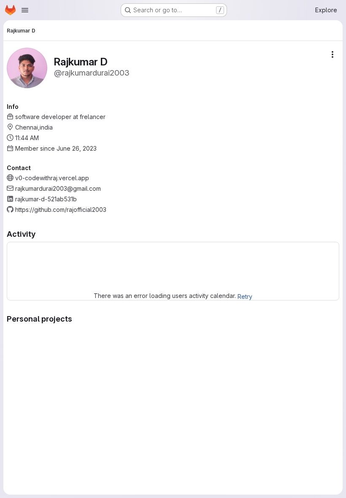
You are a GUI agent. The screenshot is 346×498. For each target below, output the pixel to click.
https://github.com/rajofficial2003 (60, 209)
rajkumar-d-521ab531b (46, 199)
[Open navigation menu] (25, 10)
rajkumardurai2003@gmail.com (58, 188)
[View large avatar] (27, 67)
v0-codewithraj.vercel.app (52, 177)
